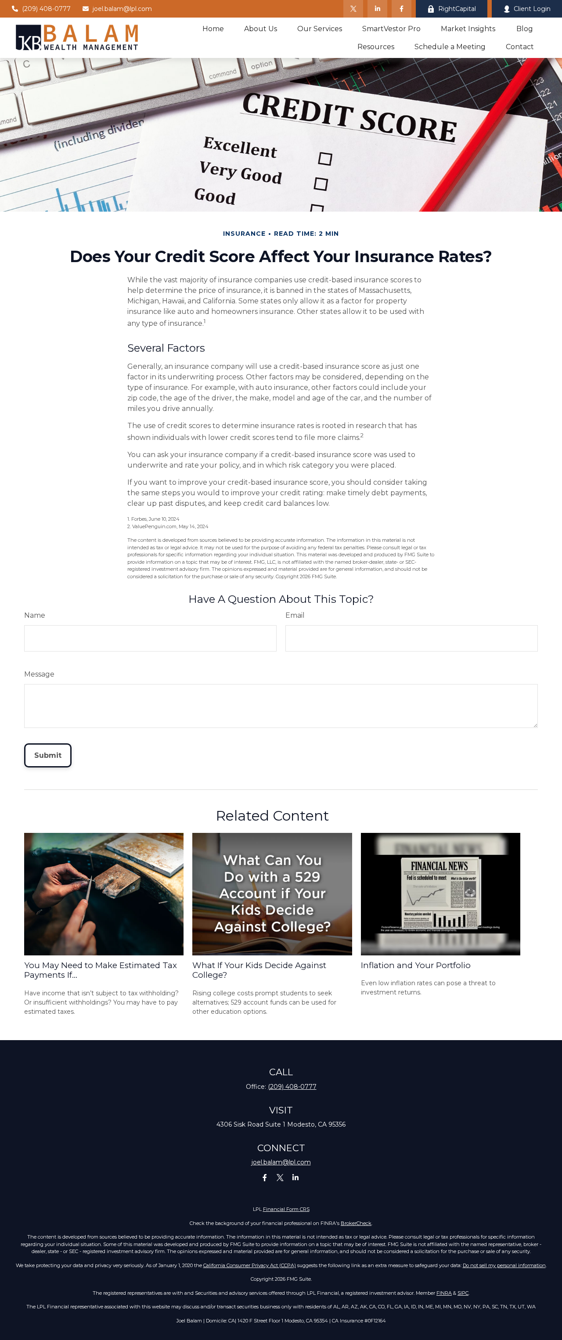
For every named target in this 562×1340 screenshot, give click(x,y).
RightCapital (457, 9)
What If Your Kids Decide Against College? (259, 970)
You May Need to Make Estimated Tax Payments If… (100, 970)
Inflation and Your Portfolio (416, 965)
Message (39, 674)
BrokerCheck (356, 1223)
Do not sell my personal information (504, 1265)
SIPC (463, 1293)
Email (295, 615)
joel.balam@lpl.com (122, 9)
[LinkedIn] (377, 9)
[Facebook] (401, 9)
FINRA (444, 1293)
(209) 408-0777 (46, 9)
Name (34, 615)
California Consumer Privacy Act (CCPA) (249, 1265)
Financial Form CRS (286, 1209)
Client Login (532, 9)
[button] (213, 29)
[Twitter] (353, 9)
